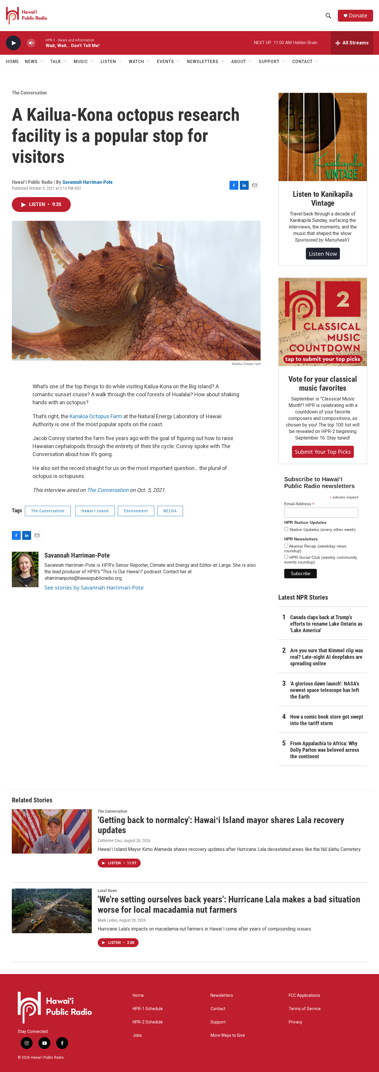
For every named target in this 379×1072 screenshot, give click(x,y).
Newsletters (222, 995)
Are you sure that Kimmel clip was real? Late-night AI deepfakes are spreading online (326, 657)
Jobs (137, 1035)
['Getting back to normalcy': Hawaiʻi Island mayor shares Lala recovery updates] (52, 831)
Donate (358, 15)
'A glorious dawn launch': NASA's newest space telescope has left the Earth (324, 690)
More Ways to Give (228, 1035)
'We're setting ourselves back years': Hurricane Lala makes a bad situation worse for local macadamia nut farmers (229, 904)
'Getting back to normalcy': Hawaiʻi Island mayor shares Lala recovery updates (221, 825)
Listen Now (323, 253)
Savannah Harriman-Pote (87, 182)
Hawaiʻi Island (95, 510)
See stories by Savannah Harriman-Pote (94, 587)
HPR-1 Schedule (148, 1009)
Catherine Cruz (110, 840)
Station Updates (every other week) (322, 529)
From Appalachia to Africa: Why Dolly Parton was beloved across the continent (324, 749)
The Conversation (29, 93)
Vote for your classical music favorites (322, 383)
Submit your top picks (323, 451)
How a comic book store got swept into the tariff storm (326, 720)
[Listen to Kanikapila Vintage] (323, 137)
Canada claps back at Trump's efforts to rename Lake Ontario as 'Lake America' (326, 623)
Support (218, 1022)
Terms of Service (305, 1009)
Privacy (295, 1022)
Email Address (299, 504)
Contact (218, 1009)
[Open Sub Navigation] (42, 61)
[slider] (40, 43)
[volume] (31, 43)
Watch (136, 61)
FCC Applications (304, 995)
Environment (136, 510)
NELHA (170, 510)
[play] (13, 43)
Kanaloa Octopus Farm (96, 416)
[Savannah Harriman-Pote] (25, 569)
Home (12, 61)
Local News (107, 890)
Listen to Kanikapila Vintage (323, 198)
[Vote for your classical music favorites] (323, 322)
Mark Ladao (107, 920)
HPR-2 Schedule (148, 1022)
